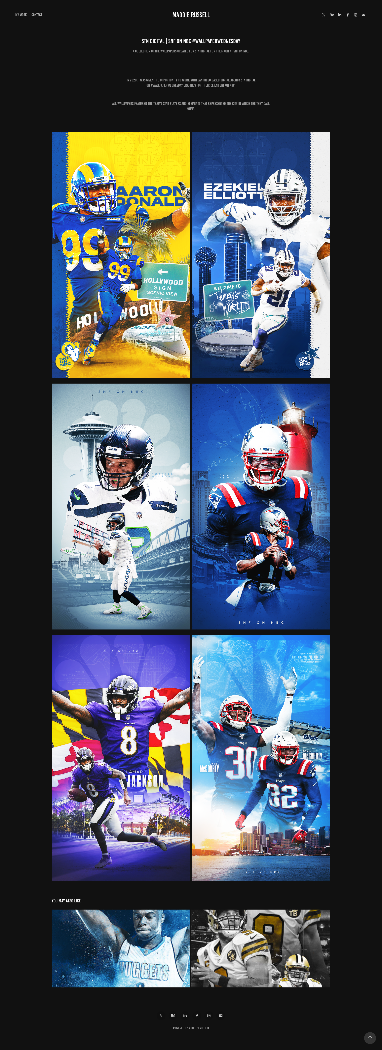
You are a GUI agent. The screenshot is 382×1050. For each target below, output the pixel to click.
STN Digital (248, 80)
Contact (36, 15)
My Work (21, 15)
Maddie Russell (191, 15)
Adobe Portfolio (198, 1028)
